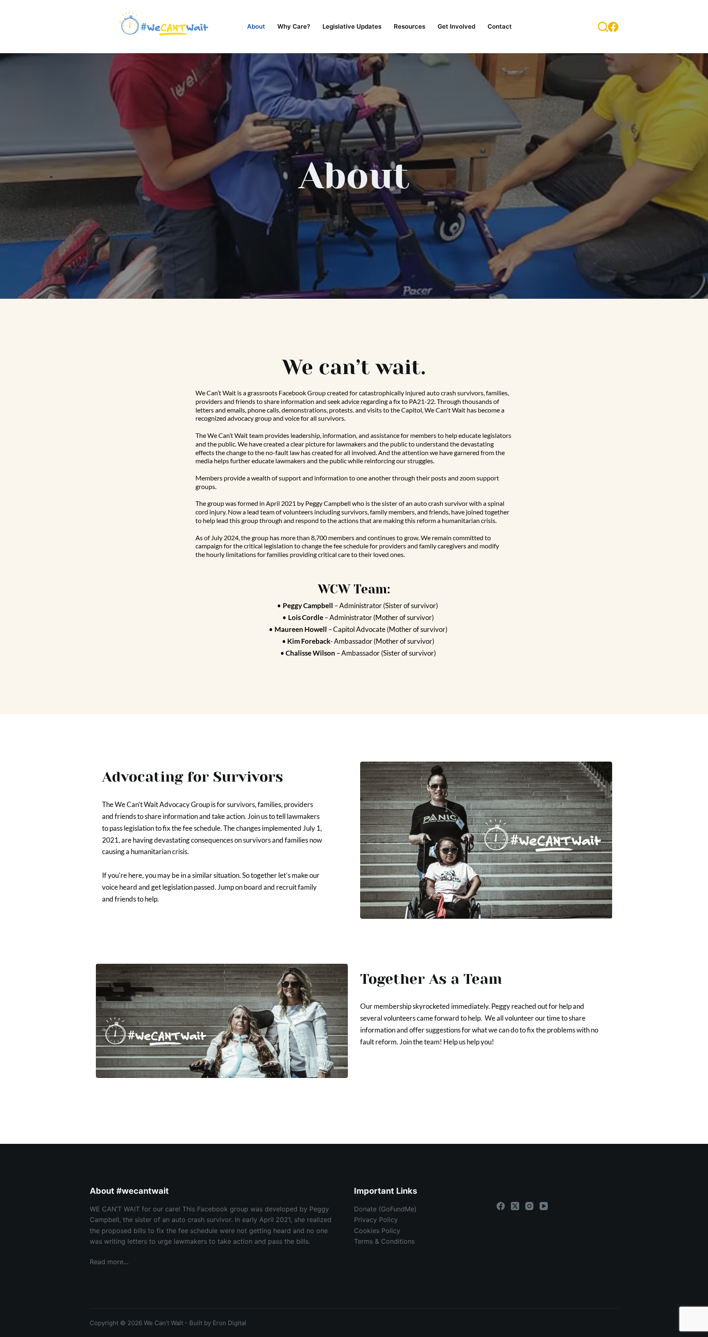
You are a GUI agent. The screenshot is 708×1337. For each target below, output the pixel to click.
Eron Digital (229, 1323)
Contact (500, 26)
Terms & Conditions (384, 1241)
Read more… (109, 1262)
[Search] (603, 27)
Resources (409, 26)
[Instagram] (529, 1206)
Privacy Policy (376, 1219)
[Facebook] (613, 27)
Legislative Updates (351, 26)
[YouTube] (544, 1206)
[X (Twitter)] (515, 1206)
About (256, 26)
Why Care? (293, 26)
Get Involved (456, 26)
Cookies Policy (377, 1231)
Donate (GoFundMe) (385, 1209)
